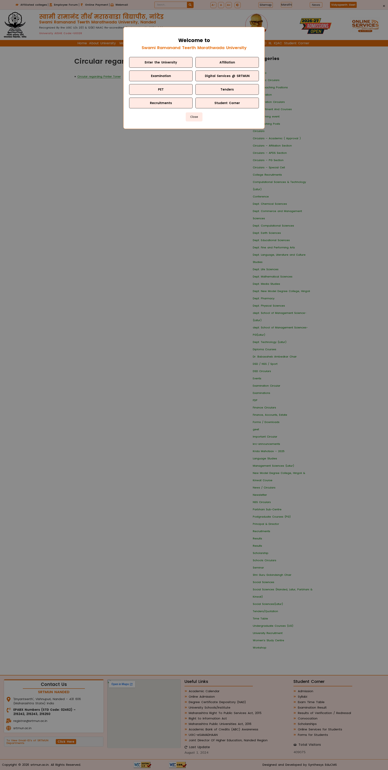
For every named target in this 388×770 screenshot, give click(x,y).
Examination (161, 76)
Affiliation (227, 62)
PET (161, 89)
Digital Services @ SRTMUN (227, 76)
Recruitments (161, 103)
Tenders (227, 89)
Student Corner (227, 103)
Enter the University (161, 62)
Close (194, 117)
